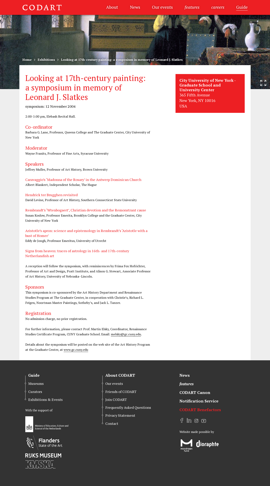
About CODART (120, 375)
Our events (162, 7)
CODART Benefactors (200, 409)
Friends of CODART (121, 391)
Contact (111, 423)
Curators (35, 391)
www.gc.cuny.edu (76, 349)
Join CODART (116, 399)
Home (27, 59)
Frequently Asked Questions (128, 407)
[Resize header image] (263, 83)
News (135, 7)
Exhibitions (46, 59)
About (112, 7)
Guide (242, 7)
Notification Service (198, 401)
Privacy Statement (120, 415)
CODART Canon (194, 392)
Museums (36, 383)
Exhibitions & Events (45, 399)
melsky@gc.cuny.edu (126, 334)
